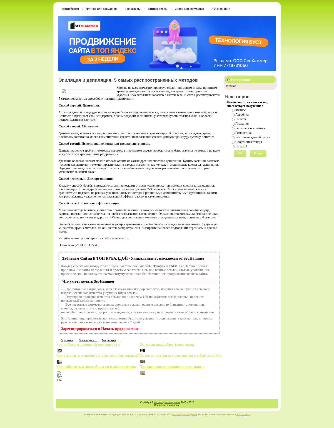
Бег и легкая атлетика (250, 128)
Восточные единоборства (252, 137)
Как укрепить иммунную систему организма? (97, 355)
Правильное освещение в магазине (172, 367)
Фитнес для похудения (167, 402)
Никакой (241, 146)
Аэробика (242, 114)
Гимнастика (243, 132)
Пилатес (241, 119)
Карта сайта (243, 414)
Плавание (242, 123)
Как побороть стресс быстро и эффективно (96, 367)
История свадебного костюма (167, 345)
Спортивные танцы (248, 142)
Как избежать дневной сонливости (88, 345)
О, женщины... (88, 340)
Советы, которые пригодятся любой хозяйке (181, 355)
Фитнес (240, 110)
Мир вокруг (109, 340)
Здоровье (67, 340)
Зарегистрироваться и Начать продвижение (100, 329)
